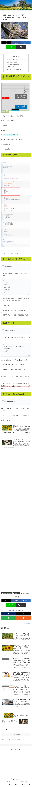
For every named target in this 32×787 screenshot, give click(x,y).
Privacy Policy (23, 781)
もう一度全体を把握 (12, 62)
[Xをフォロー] (23, 613)
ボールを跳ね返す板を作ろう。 (15, 64)
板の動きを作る (11, 66)
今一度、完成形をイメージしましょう (16, 59)
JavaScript (17, 593)
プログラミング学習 (7, 593)
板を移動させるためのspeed (14, 69)
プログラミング (25, 593)
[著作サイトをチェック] (8, 613)
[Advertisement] (16, 520)
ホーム (8, 781)
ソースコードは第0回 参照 (9, 253)
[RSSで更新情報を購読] (23, 618)
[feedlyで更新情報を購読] (8, 618)
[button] (21, 47)
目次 (13, 56)
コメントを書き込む (16, 734)
